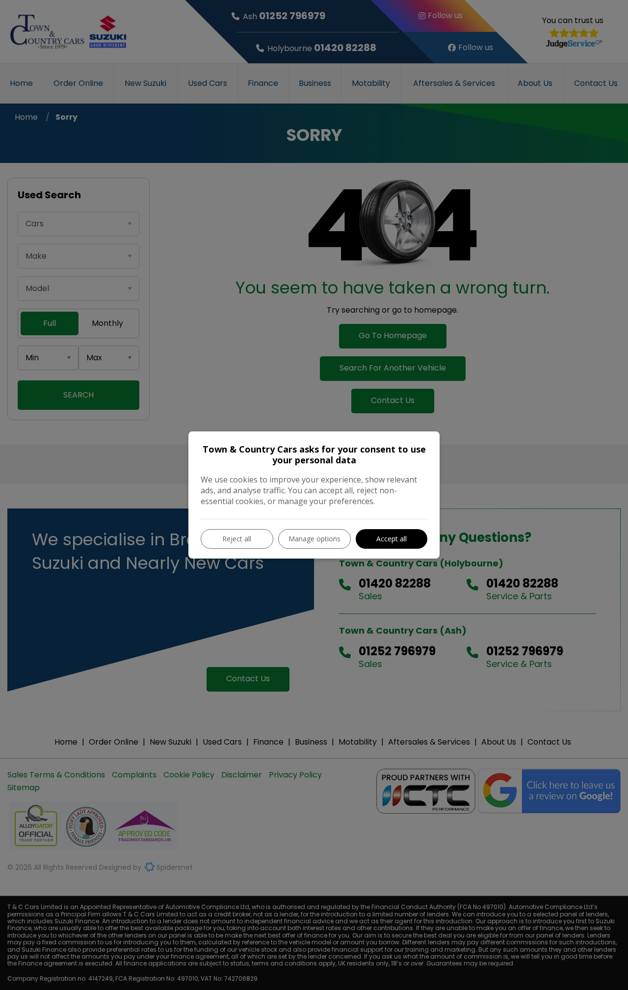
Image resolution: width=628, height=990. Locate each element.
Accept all (391, 538)
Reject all (236, 538)
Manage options (314, 538)
